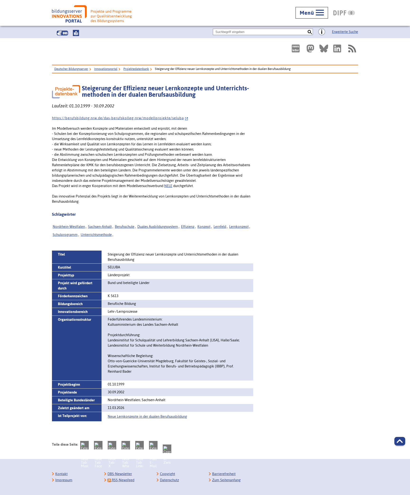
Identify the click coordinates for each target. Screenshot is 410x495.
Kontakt (61, 474)
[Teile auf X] (112, 445)
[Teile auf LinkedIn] (139, 445)
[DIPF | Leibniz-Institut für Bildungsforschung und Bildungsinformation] (344, 12)
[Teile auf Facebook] (98, 445)
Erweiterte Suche (345, 32)
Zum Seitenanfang (226, 480)
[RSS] (352, 48)
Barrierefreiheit (224, 474)
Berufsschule (124, 227)
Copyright (167, 474)
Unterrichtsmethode (96, 235)
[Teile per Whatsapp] (125, 445)
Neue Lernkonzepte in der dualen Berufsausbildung (147, 416)
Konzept (203, 227)
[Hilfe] (321, 32)
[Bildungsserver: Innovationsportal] (92, 14)
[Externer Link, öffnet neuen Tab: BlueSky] (324, 48)
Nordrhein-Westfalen (69, 227)
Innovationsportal (105, 69)
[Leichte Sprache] (76, 33)
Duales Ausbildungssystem (157, 227)
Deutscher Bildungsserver (71, 69)
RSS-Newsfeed (122, 480)
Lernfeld (220, 227)
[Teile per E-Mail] (153, 445)
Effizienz (187, 227)
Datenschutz (169, 480)
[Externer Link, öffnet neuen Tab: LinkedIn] (337, 48)
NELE (168, 186)
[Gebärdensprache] (62, 33)
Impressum (63, 480)
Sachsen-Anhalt (100, 227)
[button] (399, 441)
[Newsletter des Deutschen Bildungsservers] (295, 48)
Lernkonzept (239, 227)
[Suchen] (310, 32)
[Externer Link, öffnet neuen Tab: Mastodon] (310, 48)
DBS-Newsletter (119, 474)
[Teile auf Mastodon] (84, 445)
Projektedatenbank (136, 69)
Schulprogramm (65, 235)
